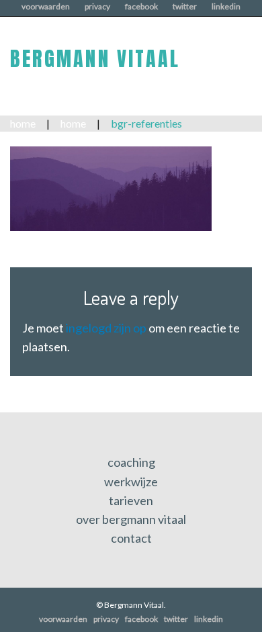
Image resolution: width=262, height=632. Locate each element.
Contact (131, 538)
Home (23, 123)
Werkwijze (131, 481)
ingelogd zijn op (106, 327)
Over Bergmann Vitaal (131, 519)
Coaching (131, 462)
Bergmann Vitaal (95, 59)
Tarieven (131, 500)
